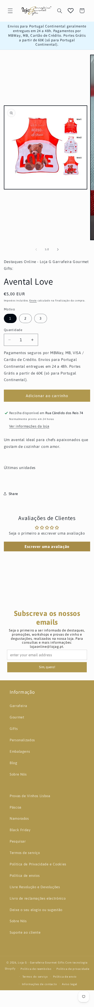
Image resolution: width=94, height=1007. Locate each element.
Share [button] (13, 494)
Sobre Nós (18, 774)
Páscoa (15, 807)
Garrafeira (18, 706)
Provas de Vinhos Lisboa (30, 796)
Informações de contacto (39, 984)
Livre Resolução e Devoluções (35, 887)
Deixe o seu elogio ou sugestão (36, 910)
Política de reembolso (35, 968)
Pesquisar (18, 841)
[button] (10, 10)
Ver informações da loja (29, 426)
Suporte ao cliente (25, 932)
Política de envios (25, 875)
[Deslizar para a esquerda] (36, 249)
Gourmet (17, 717)
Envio (33, 300)
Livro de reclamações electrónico (38, 898)
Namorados (19, 818)
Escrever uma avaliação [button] (47, 546)
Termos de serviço (25, 853)
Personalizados (22, 740)
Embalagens (20, 751)
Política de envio (65, 976)
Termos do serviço (35, 976)
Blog (13, 763)
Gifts (14, 728)
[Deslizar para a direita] (58, 249)
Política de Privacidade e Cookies (38, 864)
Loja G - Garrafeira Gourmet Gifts (41, 962)
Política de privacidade (72, 968)
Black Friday (20, 830)
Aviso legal (69, 984)
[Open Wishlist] (70, 10)
